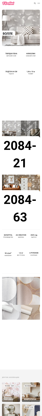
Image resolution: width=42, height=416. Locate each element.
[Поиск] (34, 3)
